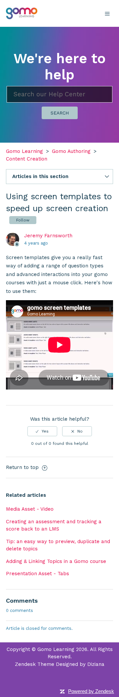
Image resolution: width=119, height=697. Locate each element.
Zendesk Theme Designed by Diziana (59, 664)
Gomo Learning (24, 151)
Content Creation (26, 159)
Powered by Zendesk (91, 691)
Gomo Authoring (71, 151)
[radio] (42, 431)
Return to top (23, 467)
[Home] (21, 13)
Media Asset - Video (30, 509)
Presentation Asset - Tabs (37, 574)
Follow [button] (22, 220)
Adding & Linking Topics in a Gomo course (56, 561)
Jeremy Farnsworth (48, 236)
